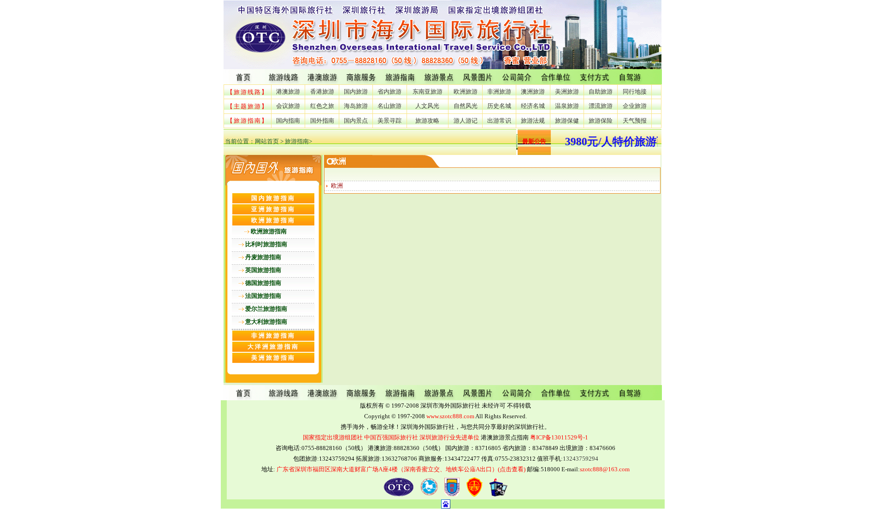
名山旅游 (389, 105)
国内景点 (356, 120)
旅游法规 (533, 120)
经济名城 (533, 105)
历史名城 (499, 105)
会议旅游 (288, 105)
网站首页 (267, 141)
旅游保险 (601, 120)
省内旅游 (389, 91)
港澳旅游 (288, 91)
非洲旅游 (499, 91)
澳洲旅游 (533, 91)
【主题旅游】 (247, 106)
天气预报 (635, 120)
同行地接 (635, 91)
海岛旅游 (356, 105)
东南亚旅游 (427, 91)
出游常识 (499, 120)
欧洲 (337, 185)
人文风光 (427, 105)
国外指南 (322, 120)
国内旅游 (356, 91)
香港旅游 (322, 91)
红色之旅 (322, 105)
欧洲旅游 (466, 91)
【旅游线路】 (247, 92)
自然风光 (466, 105)
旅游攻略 (427, 120)
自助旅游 (601, 91)
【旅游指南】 (247, 120)
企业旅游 (635, 105)
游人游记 (466, 120)
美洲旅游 (567, 91)
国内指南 (288, 120)
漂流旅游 (601, 105)
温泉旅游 (567, 105)
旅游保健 (567, 120)
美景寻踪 (389, 120)
